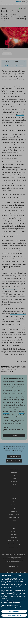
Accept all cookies (14, 611)
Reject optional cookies (14, 615)
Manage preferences (8, 605)
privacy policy (10, 601)
